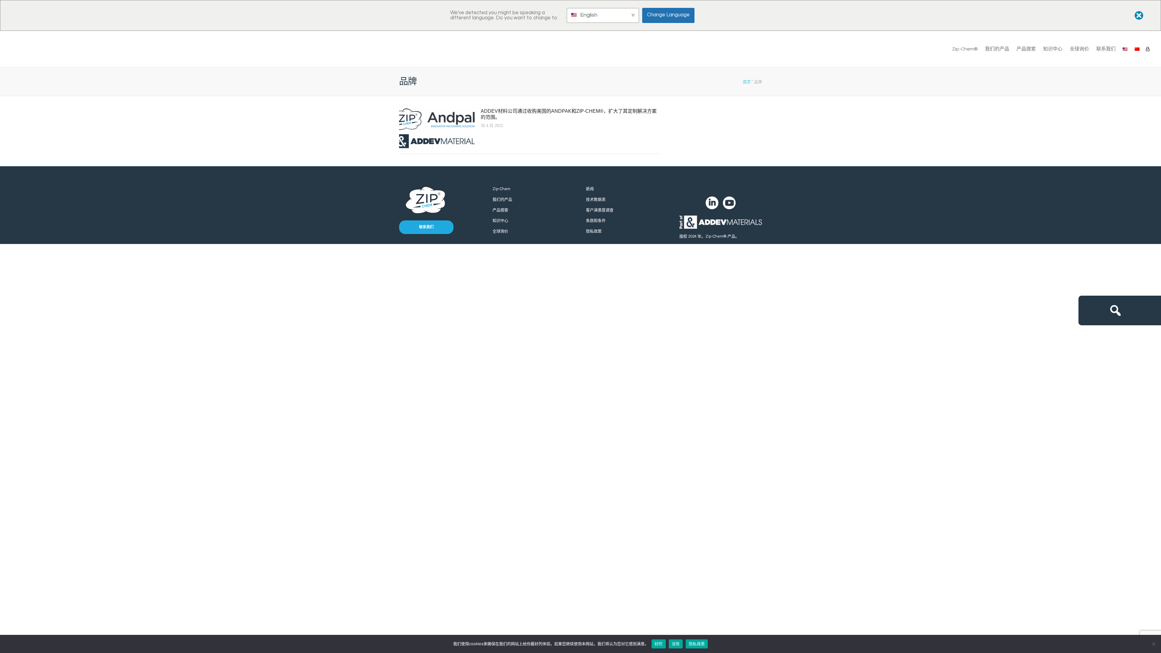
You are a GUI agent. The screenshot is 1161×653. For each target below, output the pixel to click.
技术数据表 (596, 199)
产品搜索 (1026, 49)
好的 (659, 643)
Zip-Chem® (965, 49)
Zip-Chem (501, 189)
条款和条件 (596, 221)
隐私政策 (594, 231)
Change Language (668, 15)
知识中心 (1052, 49)
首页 (747, 82)
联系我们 (1106, 49)
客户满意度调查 (599, 210)
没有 (676, 643)
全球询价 (1079, 49)
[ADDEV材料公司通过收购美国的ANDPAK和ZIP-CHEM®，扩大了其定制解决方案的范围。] (437, 128)
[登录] (1147, 49)
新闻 (590, 189)
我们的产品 (997, 49)
